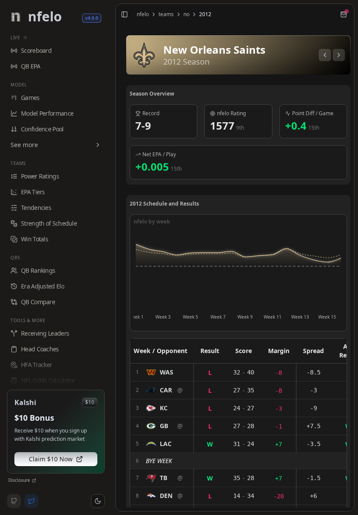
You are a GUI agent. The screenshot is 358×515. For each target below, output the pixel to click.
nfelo (143, 14)
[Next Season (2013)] (339, 55)
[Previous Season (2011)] (325, 55)
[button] (98, 501)
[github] (14, 501)
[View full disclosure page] (34, 480)
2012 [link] (205, 14)
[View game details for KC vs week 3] (161, 408)
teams (166, 14)
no (186, 14)
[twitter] (31, 501)
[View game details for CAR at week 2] (161, 390)
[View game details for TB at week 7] (161, 478)
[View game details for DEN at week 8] (161, 496)
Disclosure (19, 480)
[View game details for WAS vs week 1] (161, 372)
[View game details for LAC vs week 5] (161, 444)
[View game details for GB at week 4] (161, 426)
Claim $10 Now (50, 459)
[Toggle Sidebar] (111, 257)
